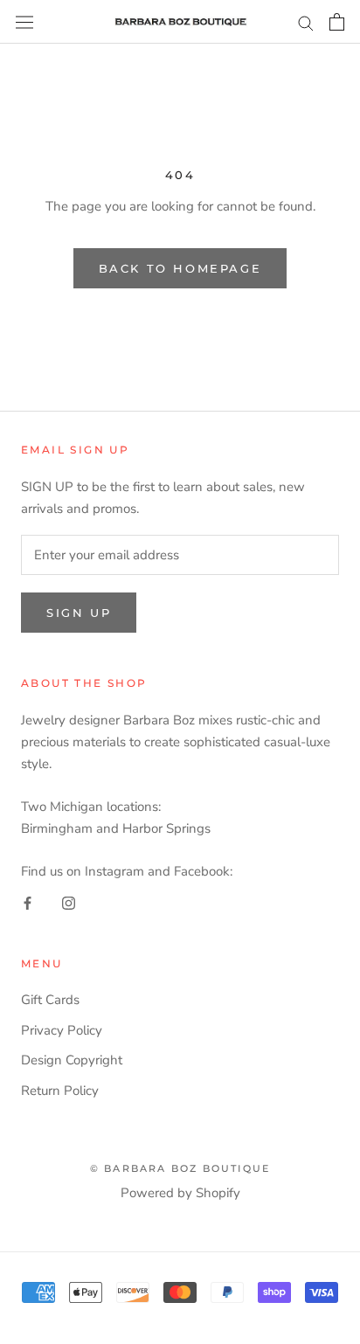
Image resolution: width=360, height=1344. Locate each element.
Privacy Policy (61, 1030)
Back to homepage (180, 268)
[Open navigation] (24, 22)
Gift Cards (50, 999)
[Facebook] (27, 903)
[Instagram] (68, 903)
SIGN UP (78, 613)
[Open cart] (336, 22)
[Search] (306, 22)
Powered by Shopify (180, 1193)
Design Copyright (71, 1060)
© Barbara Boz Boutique (180, 1168)
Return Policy (60, 1090)
